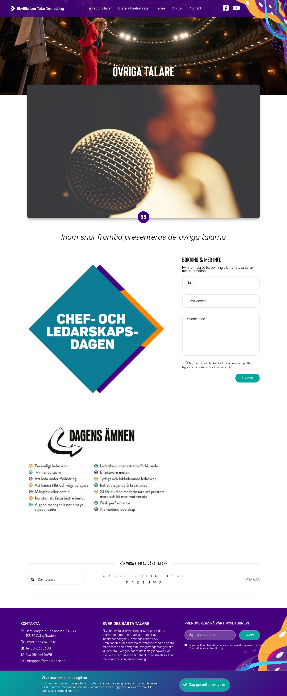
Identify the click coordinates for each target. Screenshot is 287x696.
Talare (160, 8)
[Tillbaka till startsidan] (37, 8)
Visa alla (253, 579)
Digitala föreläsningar (134, 8)
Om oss (177, 8)
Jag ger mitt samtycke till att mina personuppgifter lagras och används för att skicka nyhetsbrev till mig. (226, 647)
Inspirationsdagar (99, 8)
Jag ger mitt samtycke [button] (207, 685)
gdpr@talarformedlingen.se (60, 691)
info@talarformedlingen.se (45, 661)
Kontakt (195, 8)
